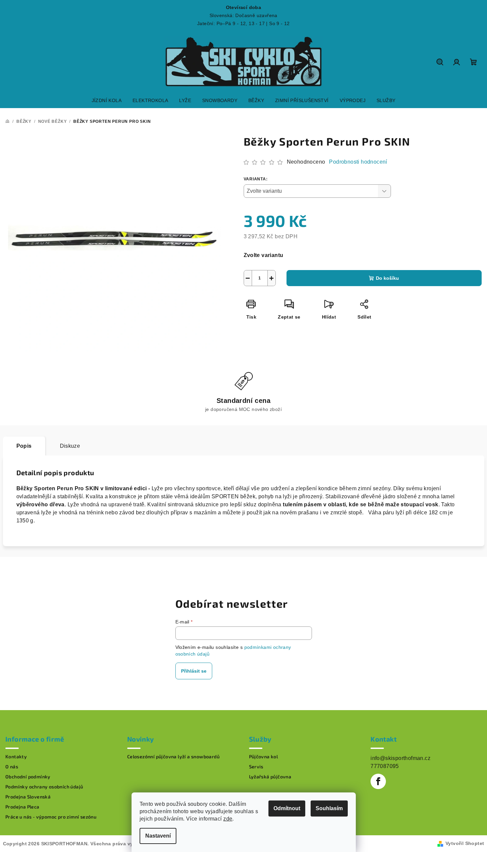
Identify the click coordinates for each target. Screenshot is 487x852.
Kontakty (16, 756)
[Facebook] (378, 781)
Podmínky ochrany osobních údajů (44, 786)
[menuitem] (106, 100)
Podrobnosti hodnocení (358, 162)
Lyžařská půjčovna (270, 776)
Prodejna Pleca (22, 806)
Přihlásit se (194, 671)
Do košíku (387, 278)
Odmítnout (286, 808)
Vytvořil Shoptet (464, 843)
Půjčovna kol (263, 756)
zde (227, 819)
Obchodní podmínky (28, 776)
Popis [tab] (24, 446)
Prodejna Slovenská (28, 796)
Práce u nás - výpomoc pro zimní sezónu (50, 817)
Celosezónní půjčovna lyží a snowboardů (173, 756)
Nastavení (158, 836)
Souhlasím (329, 808)
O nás (11, 766)
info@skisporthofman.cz (400, 758)
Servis (256, 766)
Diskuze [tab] (70, 446)
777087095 (385, 766)
